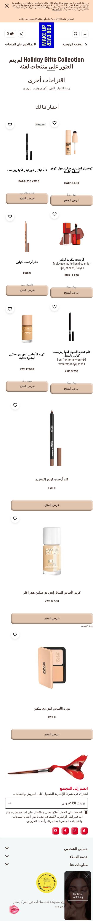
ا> (57, 10)
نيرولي (27, 88)
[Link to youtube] (55, 830)
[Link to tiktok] (84, 830)
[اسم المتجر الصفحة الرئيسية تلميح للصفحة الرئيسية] (46, 35)
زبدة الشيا (64, 88)
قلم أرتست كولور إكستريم (52, 479)
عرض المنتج (51, 505)
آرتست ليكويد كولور (71, 259)
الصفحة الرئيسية (73, 44)
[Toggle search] (76, 34)
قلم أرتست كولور (27, 262)
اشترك (11, 803)
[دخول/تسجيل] (21, 34)
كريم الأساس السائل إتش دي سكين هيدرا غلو (51, 592)
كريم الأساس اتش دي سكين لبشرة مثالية (27, 356)
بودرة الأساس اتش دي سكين (52, 708)
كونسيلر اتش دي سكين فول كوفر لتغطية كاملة (71, 170)
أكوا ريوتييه (40, 88)
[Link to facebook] (65, 830)
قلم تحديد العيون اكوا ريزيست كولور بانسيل (71, 353)
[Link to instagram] (75, 830)
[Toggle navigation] (85, 34)
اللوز (53, 88)
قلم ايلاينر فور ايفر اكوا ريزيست (27, 170)
